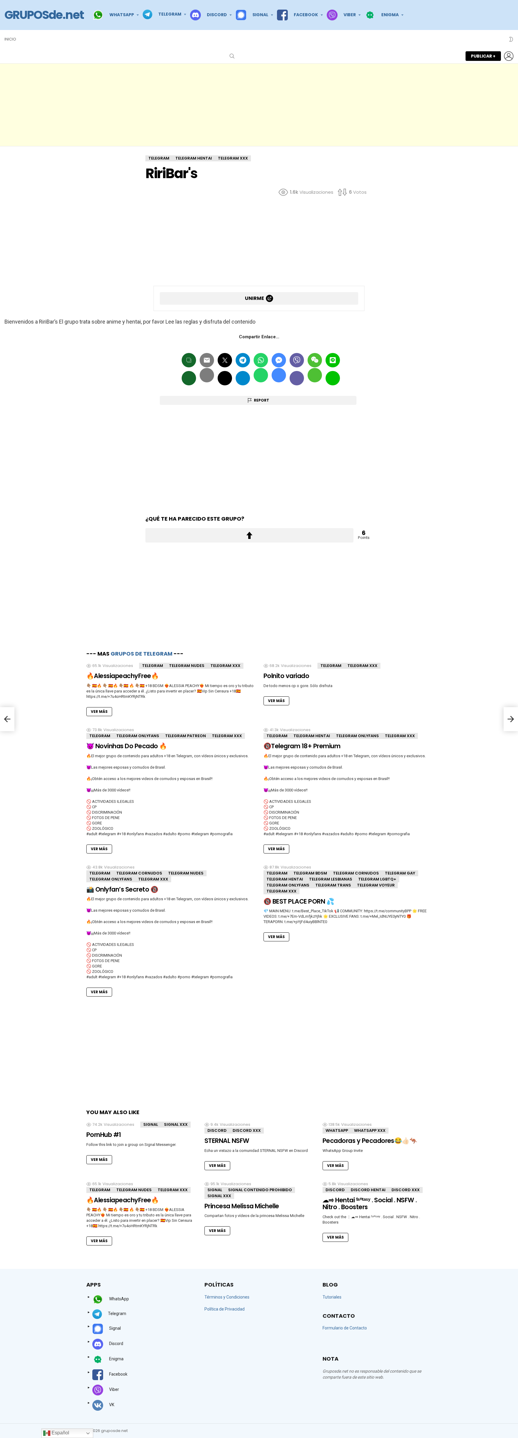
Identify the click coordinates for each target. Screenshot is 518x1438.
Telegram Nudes (186, 665)
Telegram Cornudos (139, 873)
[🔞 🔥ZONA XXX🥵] (7, 719)
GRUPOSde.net (44, 15)
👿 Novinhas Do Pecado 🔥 (126, 746)
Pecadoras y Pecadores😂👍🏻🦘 (370, 1140)
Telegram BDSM (310, 873)
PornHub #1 (103, 1134)
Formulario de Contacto (345, 1328)
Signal (150, 1124)
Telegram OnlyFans (137, 736)
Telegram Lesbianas (330, 879)
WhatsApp (337, 1130)
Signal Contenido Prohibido (260, 1190)
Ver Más (99, 711)
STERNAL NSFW (226, 1140)
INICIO (10, 39)
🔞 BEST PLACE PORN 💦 (298, 901)
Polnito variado (286, 675)
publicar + (483, 56)
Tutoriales (332, 1297)
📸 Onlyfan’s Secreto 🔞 (122, 889)
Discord (217, 1130)
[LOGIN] (509, 56)
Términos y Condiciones (226, 1297)
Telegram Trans (333, 885)
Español (59, 1432)
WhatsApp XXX (370, 1130)
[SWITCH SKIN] (511, 39)
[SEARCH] (232, 56)
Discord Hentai (368, 1190)
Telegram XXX (225, 665)
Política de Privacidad (224, 1309)
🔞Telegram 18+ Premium (301, 746)
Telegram (152, 665)
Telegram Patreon (185, 736)
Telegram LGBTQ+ (377, 879)
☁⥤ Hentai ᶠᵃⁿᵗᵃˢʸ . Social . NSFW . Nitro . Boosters (370, 1204)
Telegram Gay (400, 873)
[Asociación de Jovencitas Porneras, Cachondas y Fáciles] (511, 719)
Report (261, 400)
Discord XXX (247, 1130)
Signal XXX (176, 1124)
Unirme (254, 298)
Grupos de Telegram (141, 653)
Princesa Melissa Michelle (241, 1206)
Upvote (249, 535)
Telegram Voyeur (376, 885)
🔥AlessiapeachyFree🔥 (122, 675)
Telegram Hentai (311, 736)
